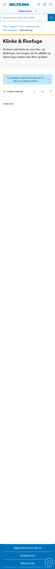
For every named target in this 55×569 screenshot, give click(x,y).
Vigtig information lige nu (27, 547)
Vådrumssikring (10, 30)
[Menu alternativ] (4, 4)
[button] (27, 11)
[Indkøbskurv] (51, 4)
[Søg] (51, 17)
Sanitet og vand (32, 26)
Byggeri (13, 26)
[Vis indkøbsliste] (45, 4)
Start (5, 26)
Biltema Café (27, 563)
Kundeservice (27, 555)
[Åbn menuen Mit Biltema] (39, 4)
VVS (21, 26)
